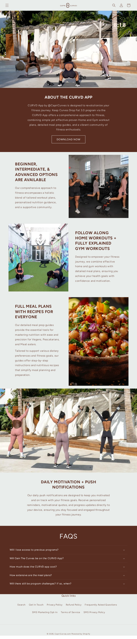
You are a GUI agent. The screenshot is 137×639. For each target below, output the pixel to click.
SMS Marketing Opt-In (45, 612)
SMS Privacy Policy (94, 612)
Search (21, 604)
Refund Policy (74, 604)
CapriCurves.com (63, 634)
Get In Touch (36, 604)
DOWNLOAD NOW (68, 139)
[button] (7, 5)
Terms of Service (70, 612)
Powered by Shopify (81, 634)
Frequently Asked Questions (101, 604)
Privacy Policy (54, 604)
